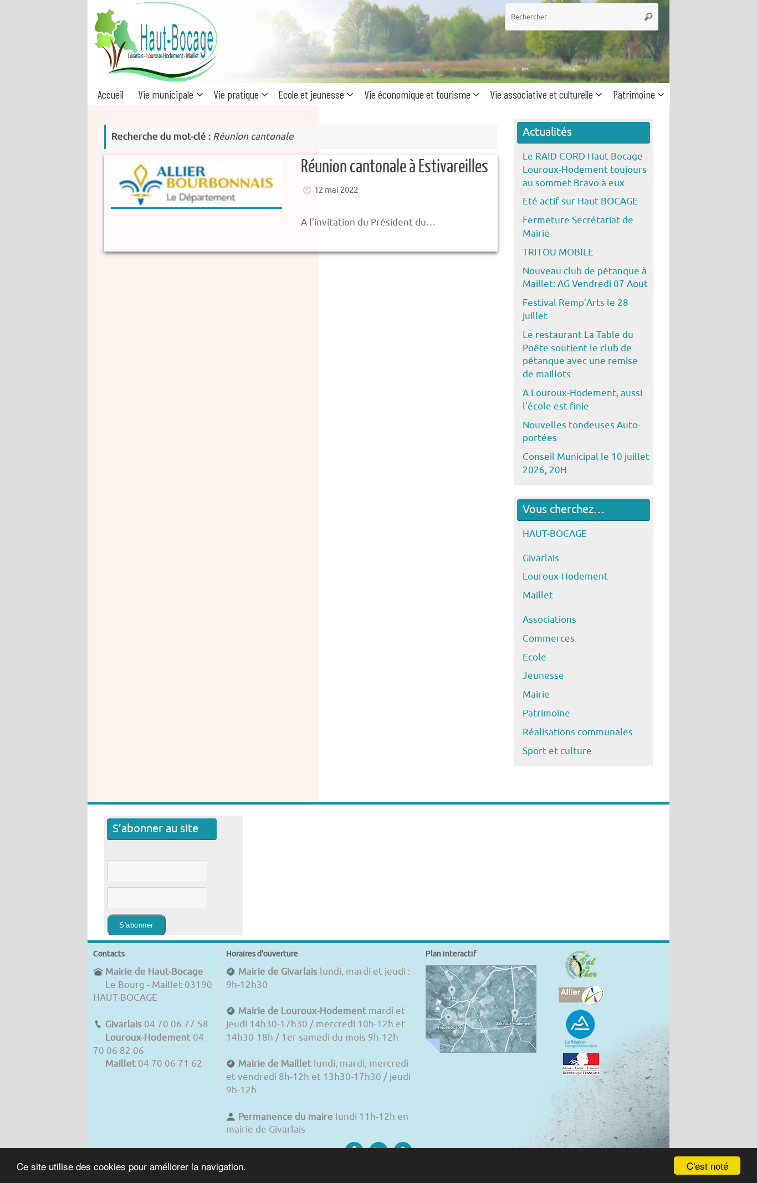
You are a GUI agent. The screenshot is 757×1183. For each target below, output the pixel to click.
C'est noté (707, 1165)
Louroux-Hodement (565, 576)
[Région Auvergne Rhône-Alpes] (580, 1046)
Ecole (534, 657)
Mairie (536, 694)
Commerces (549, 638)
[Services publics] (581, 1072)
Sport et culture (557, 751)
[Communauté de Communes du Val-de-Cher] (581, 979)
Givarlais (541, 558)
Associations (549, 620)
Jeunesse (543, 676)
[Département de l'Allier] (581, 1002)
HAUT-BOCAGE (555, 534)
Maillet (538, 595)
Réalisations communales (578, 732)
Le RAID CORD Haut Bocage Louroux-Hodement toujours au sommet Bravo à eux (585, 170)
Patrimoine (546, 713)
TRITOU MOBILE (558, 252)
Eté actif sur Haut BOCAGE (580, 201)
